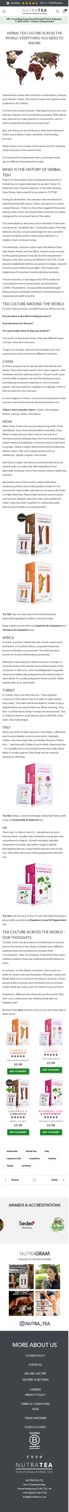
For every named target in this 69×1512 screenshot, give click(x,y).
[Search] (57, 11)
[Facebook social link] (28, 1457)
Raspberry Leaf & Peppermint (48, 920)
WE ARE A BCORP (35, 1373)
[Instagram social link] (36, 1457)
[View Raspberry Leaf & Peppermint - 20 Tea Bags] (51, 1094)
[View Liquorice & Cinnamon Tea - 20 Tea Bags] (18, 1094)
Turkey (10, 1166)
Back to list (34, 1180)
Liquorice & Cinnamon (48, 625)
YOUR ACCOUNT (35, 1427)
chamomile (12, 1151)
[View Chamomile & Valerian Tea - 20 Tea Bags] (51, 1033)
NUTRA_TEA (37, 1323)
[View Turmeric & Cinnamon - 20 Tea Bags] (18, 1033)
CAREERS (35, 1389)
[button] (18, 1056)
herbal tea (31, 1151)
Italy (47, 1151)
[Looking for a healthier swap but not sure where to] (47, 1276)
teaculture (34, 1158)
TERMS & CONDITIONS (35, 1404)
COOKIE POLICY (35, 1355)
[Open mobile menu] (4, 11)
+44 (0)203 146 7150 (34, 1493)
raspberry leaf (14, 1158)
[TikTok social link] (41, 1457)
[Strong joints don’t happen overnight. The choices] (47, 1303)
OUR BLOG (35, 1364)
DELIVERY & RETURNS (35, 1379)
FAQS (35, 1409)
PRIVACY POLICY (35, 1395)
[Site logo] (34, 11)
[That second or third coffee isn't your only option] (21, 1303)
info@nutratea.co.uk (34, 1497)
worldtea (26, 1166)
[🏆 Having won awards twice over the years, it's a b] (21, 1276)
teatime (52, 1158)
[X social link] (32, 1457)
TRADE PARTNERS (35, 1418)
